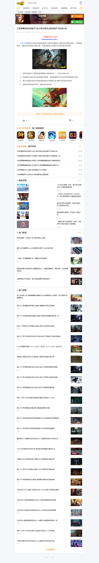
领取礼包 (78, 22)
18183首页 (20, 12)
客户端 (53, 557)
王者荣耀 (27, 12)
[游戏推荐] (79, 180)
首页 (18, 8)
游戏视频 (64, 8)
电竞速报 (54, 8)
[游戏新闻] (79, 232)
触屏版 (46, 557)
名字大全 (45, 8)
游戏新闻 (26, 8)
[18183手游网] (20, 3)
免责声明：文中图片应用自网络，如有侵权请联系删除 (49, 114)
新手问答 (73, 8)
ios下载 (79, 16)
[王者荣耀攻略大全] (79, 146)
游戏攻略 (35, 8)
